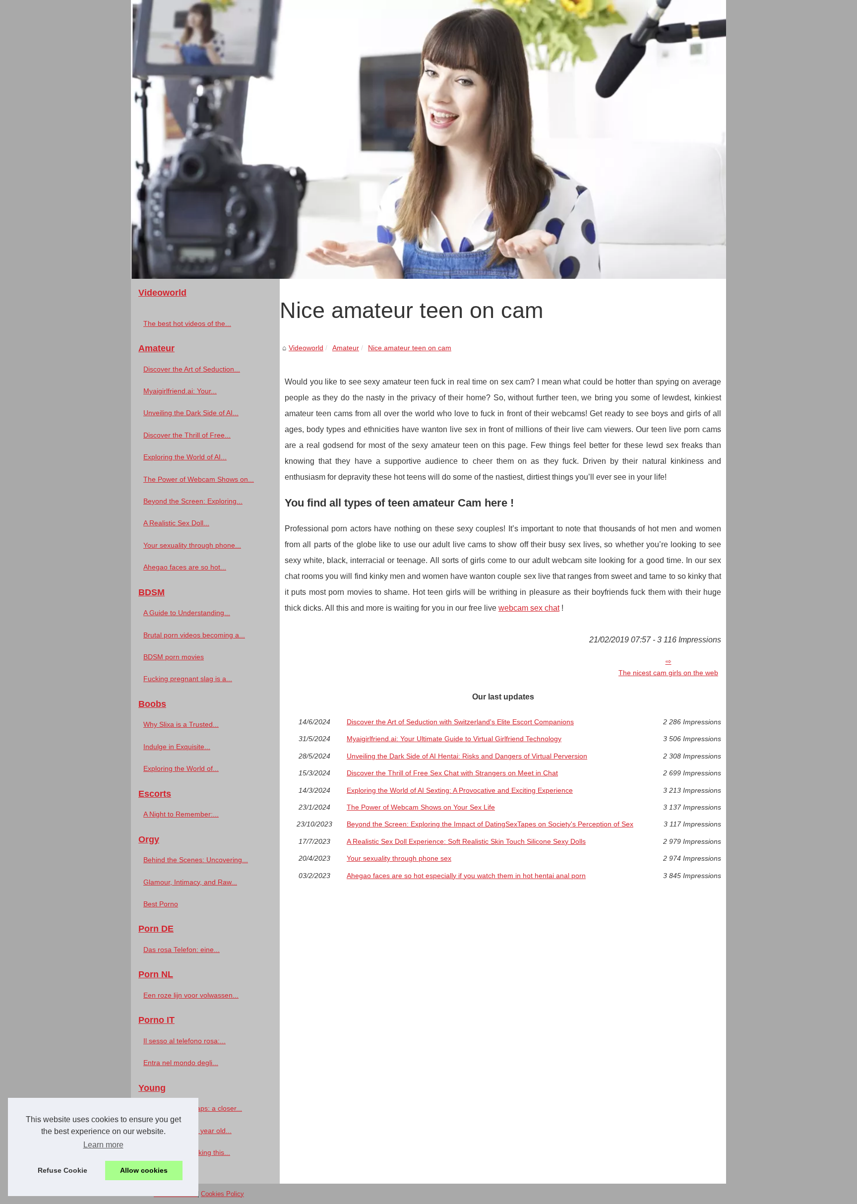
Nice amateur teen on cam (409, 348)
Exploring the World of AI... (185, 457)
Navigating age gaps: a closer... (192, 1108)
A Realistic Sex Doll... (176, 523)
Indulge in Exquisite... (176, 747)
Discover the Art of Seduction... (191, 369)
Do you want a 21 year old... (187, 1131)
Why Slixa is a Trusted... (181, 724)
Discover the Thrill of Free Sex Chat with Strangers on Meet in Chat (452, 772)
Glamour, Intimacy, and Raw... (190, 882)
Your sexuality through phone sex (399, 858)
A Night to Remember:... (181, 814)
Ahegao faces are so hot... (184, 567)
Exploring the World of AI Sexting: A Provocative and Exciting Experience (460, 790)
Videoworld (306, 348)
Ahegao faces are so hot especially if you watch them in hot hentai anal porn (466, 875)
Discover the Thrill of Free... (187, 435)
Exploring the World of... (181, 768)
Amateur (345, 348)
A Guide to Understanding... (186, 613)
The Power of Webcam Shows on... (198, 479)
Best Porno (160, 904)
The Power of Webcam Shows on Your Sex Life (421, 807)
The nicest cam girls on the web (668, 673)
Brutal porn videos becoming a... (194, 635)
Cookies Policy (222, 1194)
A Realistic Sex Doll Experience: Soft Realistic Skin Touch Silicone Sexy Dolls (466, 841)
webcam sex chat (528, 608)
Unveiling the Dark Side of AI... (191, 413)
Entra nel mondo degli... (180, 1063)
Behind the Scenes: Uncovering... (195, 860)
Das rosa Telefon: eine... (181, 949)
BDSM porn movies (173, 657)
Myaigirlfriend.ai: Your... (180, 391)
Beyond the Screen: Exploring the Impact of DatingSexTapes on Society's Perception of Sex (490, 824)
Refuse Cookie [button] (62, 1170)
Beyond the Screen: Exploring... (193, 501)
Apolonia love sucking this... (186, 1152)
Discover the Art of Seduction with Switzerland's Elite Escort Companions (460, 721)
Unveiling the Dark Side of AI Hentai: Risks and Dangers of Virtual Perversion (467, 756)
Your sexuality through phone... (192, 545)
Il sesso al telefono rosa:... (184, 1041)
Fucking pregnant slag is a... (187, 679)
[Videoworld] (428, 139)
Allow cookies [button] (144, 1170)
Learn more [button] (103, 1145)
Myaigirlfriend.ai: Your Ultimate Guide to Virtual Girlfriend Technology (454, 738)
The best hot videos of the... (187, 323)
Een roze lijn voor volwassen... (191, 995)
